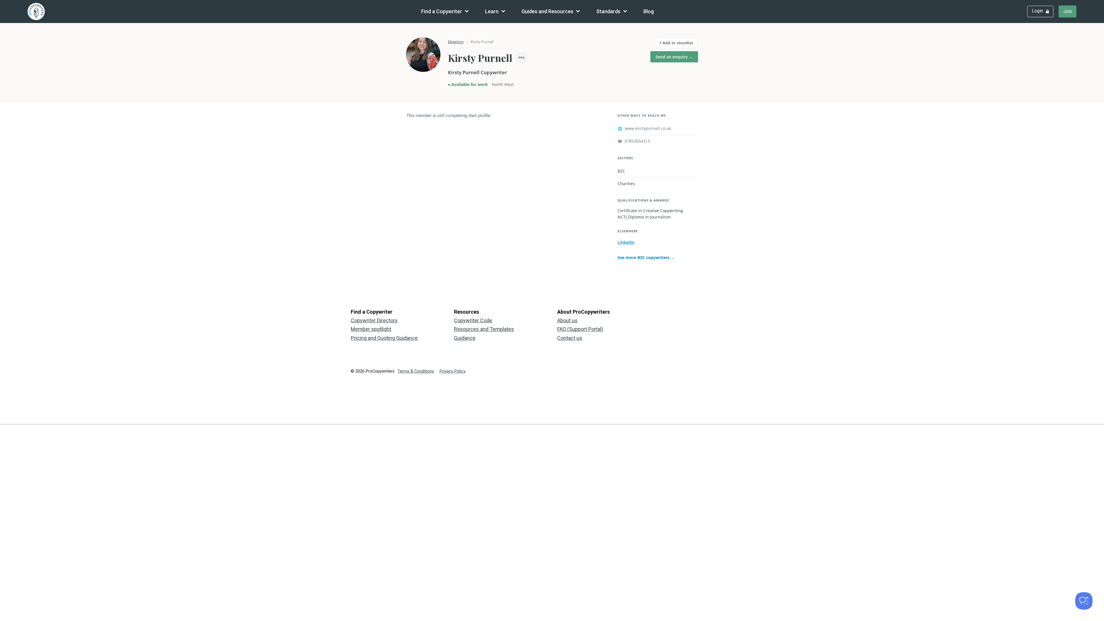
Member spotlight (371, 329)
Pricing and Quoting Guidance (384, 338)
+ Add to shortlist (676, 43)
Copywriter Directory (374, 320)
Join (1067, 11)
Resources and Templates (484, 329)
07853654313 (634, 141)
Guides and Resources (547, 11)
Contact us (569, 338)
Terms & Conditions (416, 371)
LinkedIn (626, 242)
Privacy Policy (452, 371)
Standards (608, 11)
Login (1037, 11)
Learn (492, 11)
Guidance (465, 338)
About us (567, 320)
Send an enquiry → (674, 57)
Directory (456, 41)
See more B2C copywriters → (646, 257)
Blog (648, 11)
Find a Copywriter (441, 11)
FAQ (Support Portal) (580, 329)
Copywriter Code (473, 320)
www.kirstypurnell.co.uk (644, 128)
